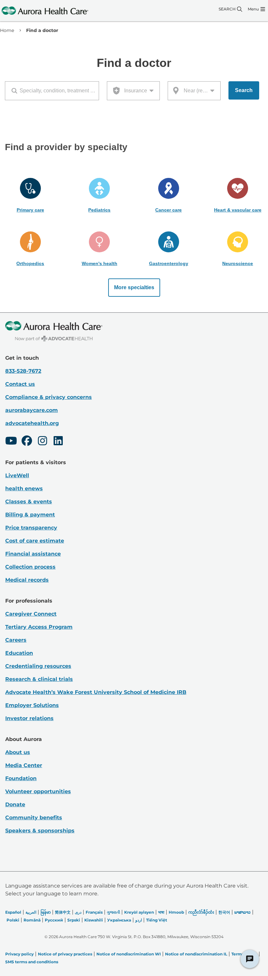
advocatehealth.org (32, 423)
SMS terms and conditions (31, 961)
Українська (119, 920)
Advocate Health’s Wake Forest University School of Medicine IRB (95, 692)
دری (78, 912)
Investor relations (29, 718)
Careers (15, 640)
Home (7, 30)
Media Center (23, 765)
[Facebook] (27, 442)
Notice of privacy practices (65, 954)
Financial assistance (33, 554)
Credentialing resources (38, 666)
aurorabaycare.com (31, 410)
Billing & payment (30, 515)
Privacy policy (19, 954)
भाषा (161, 912)
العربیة (30, 912)
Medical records (27, 580)
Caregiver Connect (31, 614)
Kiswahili (93, 920)
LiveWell (17, 475)
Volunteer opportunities (38, 791)
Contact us (20, 384)
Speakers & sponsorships (40, 830)
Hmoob (176, 912)
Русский (54, 920)
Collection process (30, 567)
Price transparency (31, 528)
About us (17, 752)
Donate (15, 804)
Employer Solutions (32, 705)
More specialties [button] (134, 287)
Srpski (73, 920)
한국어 (224, 912)
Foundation (21, 778)
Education (19, 653)
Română (32, 920)
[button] (30, 195)
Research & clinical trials (39, 679)
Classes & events (28, 501)
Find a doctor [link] (42, 30)
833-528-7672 (23, 371)
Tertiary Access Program (39, 627)
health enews (24, 488)
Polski (13, 920)
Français (94, 912)
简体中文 (63, 912)
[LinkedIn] (58, 442)
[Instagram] (42, 442)
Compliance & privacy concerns (48, 397)
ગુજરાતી (113, 912)
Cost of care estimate (34, 541)
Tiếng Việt (156, 920)
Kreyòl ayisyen (139, 912)
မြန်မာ (46, 912)
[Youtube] (11, 442)
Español (13, 912)
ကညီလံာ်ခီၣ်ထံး (201, 912)
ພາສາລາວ (242, 912)
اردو (138, 920)
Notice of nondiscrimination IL (196, 954)
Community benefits (33, 817)
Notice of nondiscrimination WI (128, 954)
